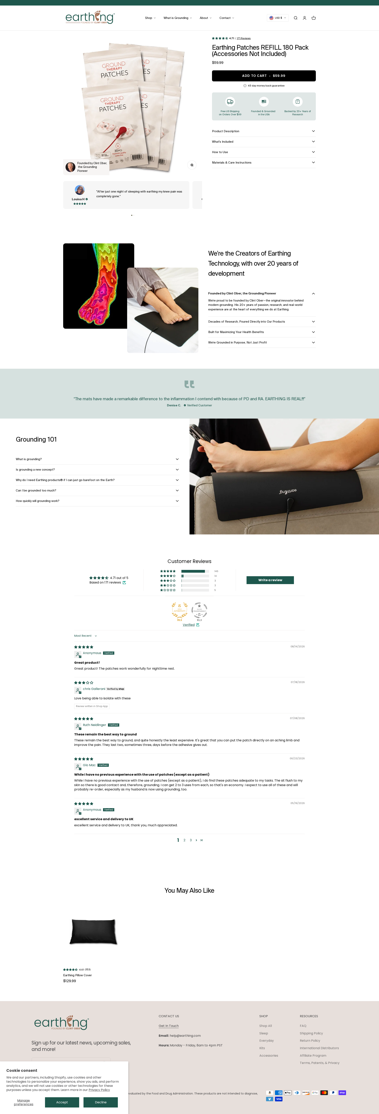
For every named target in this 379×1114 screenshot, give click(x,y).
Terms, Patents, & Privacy (320, 1063)
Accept (62, 1102)
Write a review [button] (270, 580)
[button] (131, 215)
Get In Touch (169, 1026)
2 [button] (184, 840)
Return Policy (310, 1040)
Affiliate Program (313, 1055)
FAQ (303, 1026)
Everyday (266, 1040)
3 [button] (191, 840)
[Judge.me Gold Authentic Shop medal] (180, 610)
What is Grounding (176, 17)
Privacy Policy (99, 1090)
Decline (101, 1102)
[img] (83, 647)
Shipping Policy (311, 1033)
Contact (225, 17)
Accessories (268, 1055)
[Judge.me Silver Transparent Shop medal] (199, 610)
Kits (262, 1048)
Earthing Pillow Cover (77, 975)
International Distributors (319, 1048)
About (204, 17)
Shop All (265, 1026)
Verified (189, 625)
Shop (148, 17)
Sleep (263, 1033)
